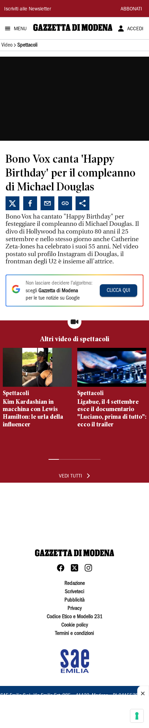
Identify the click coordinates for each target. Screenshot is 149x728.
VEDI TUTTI (70, 476)
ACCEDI (135, 29)
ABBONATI (131, 9)
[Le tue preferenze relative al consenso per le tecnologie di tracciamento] (136, 715)
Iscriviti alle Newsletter (27, 9)
